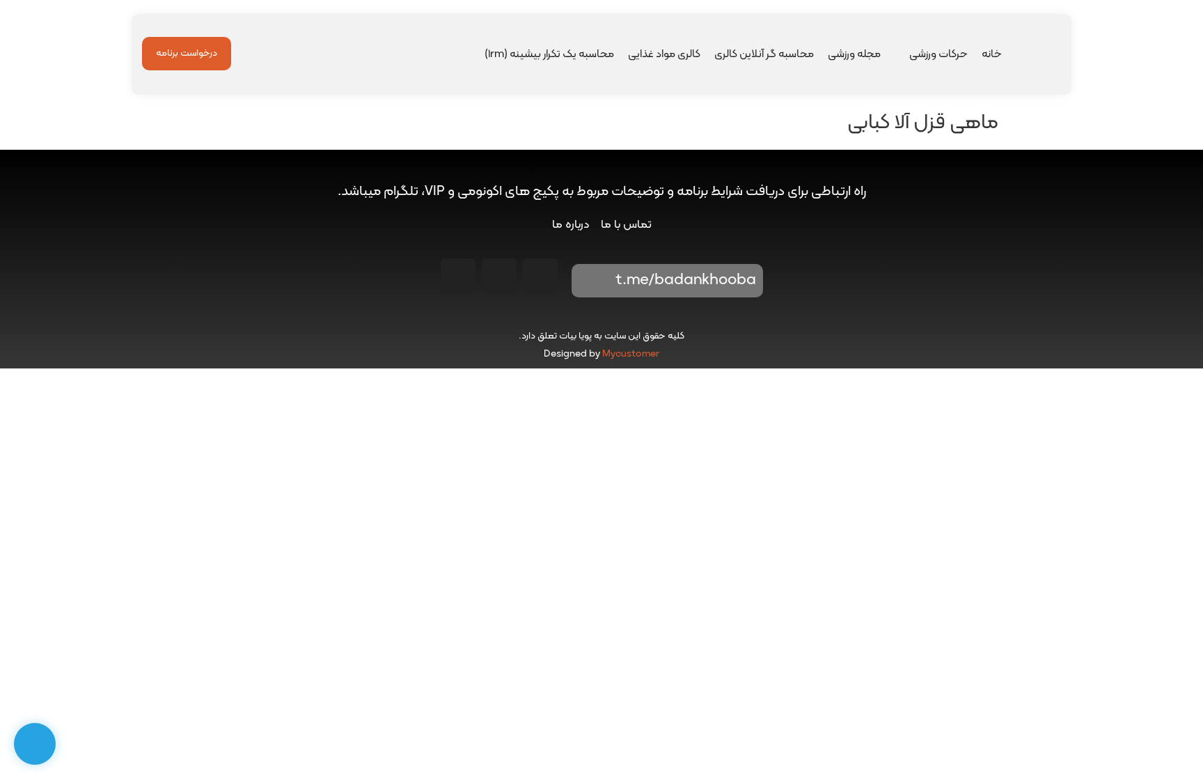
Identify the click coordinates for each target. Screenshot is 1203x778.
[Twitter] (458, 275)
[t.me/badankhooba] (592, 280)
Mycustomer (630, 354)
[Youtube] (499, 275)
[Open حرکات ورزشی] (900, 54)
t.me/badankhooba (685, 280)
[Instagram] (540, 275)
